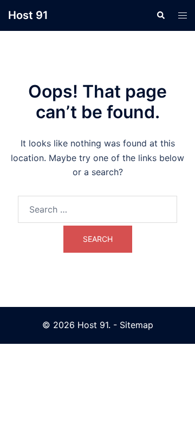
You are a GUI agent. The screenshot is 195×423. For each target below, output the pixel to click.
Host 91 (28, 15)
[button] (160, 15)
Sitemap (136, 324)
